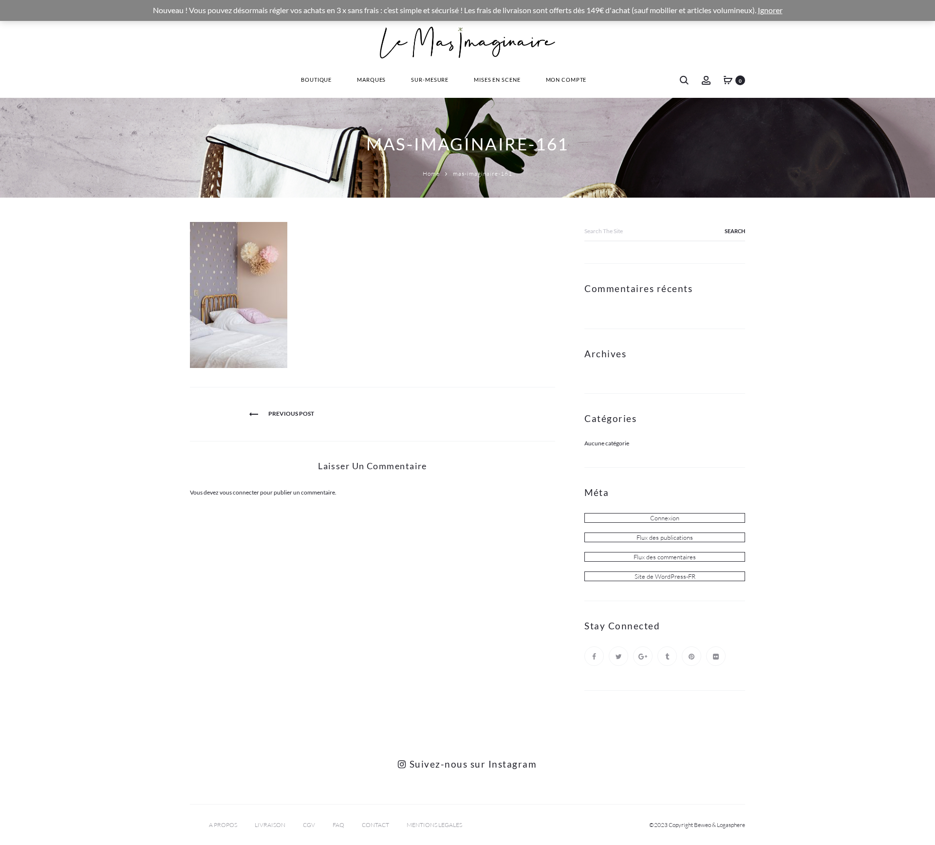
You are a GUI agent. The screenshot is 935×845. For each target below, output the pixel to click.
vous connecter (239, 492)
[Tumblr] (667, 656)
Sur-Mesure (430, 79)
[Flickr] (716, 656)
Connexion (664, 518)
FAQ (338, 824)
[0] (728, 79)
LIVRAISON (270, 824)
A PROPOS (223, 824)
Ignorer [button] (770, 10)
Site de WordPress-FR (665, 576)
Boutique (316, 79)
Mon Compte (566, 79)
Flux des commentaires (665, 557)
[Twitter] (618, 656)
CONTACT (375, 824)
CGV (309, 824)
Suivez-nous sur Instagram (472, 764)
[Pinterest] (691, 656)
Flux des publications (664, 537)
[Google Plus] (643, 656)
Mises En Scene (497, 79)
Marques (371, 79)
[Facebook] (594, 656)
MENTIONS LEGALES (434, 824)
